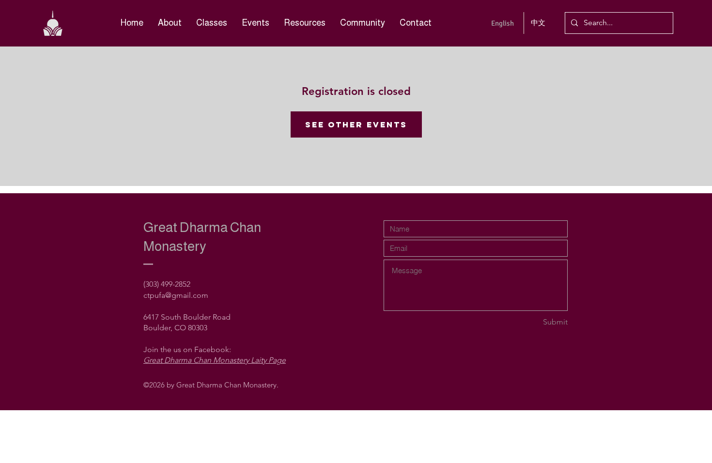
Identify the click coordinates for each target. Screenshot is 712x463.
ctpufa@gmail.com (175, 295)
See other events (356, 124)
